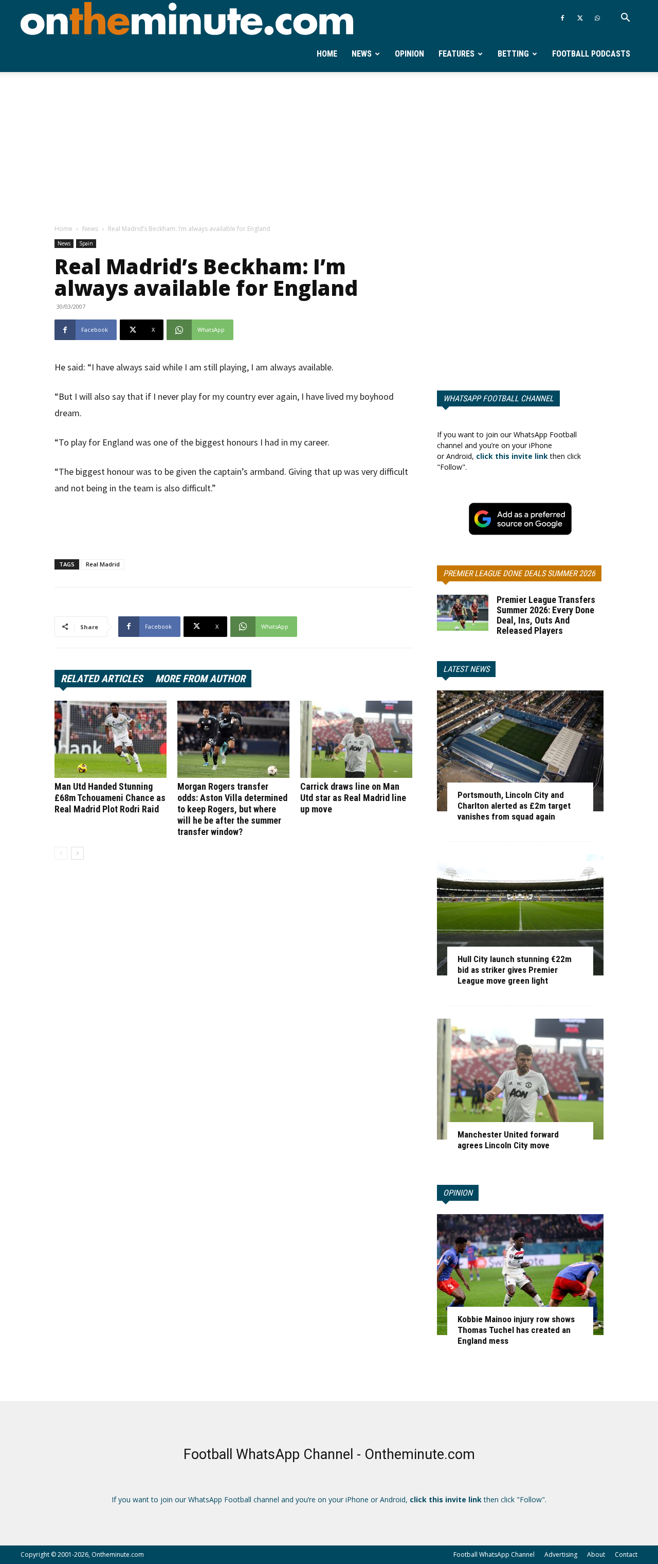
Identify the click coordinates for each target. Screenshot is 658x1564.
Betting (513, 54)
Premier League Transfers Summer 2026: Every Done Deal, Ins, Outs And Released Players (546, 615)
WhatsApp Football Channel (498, 398)
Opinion (409, 54)
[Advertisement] (329, 148)
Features (456, 54)
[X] (580, 18)
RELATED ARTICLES (102, 678)
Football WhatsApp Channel (494, 1554)
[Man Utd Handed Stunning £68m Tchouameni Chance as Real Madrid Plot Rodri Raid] (110, 739)
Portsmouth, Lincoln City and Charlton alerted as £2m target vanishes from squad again (514, 806)
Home (327, 54)
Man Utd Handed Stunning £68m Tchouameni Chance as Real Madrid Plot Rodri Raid (110, 797)
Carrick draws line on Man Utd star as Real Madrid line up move (353, 797)
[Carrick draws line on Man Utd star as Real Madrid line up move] (356, 739)
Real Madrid (103, 564)
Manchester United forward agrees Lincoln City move (508, 1139)
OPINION (457, 1193)
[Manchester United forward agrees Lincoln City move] (520, 1079)
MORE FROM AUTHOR (200, 678)
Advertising (560, 1554)
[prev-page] (60, 853)
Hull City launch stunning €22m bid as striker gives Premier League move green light (515, 970)
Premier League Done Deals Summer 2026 (519, 573)
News (362, 54)
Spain (86, 243)
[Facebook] (562, 18)
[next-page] (77, 853)
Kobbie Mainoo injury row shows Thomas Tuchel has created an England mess (516, 1330)
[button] (625, 19)
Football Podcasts (591, 54)
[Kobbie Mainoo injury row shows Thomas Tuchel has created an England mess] (520, 1274)
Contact (626, 1554)
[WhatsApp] (597, 18)
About (596, 1554)
